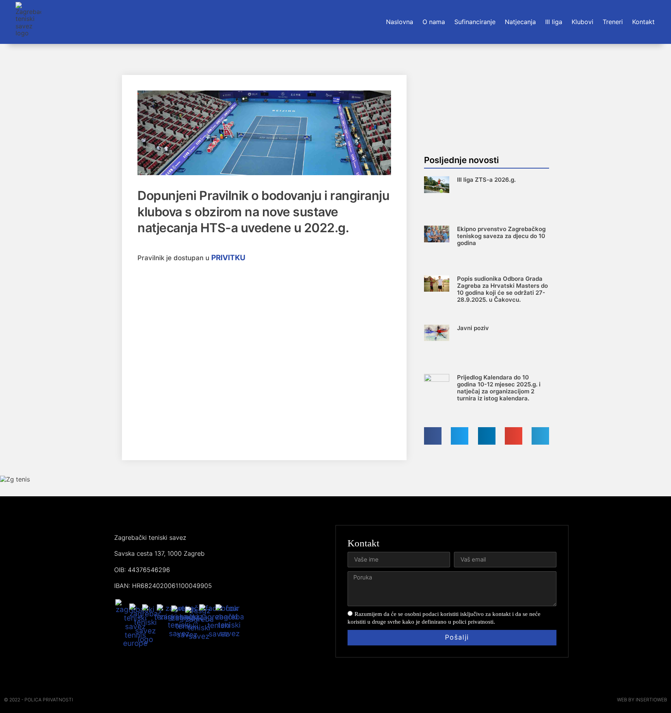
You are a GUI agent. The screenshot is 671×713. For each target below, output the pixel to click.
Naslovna (399, 22)
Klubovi (582, 22)
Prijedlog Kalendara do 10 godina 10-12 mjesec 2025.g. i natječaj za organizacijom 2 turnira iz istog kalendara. (499, 388)
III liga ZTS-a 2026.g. (486, 179)
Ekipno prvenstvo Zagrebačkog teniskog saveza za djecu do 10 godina (501, 236)
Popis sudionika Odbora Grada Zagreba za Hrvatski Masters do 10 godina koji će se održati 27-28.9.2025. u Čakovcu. (502, 289)
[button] (433, 436)
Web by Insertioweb (642, 700)
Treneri (613, 22)
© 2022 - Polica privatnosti (38, 700)
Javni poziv (473, 328)
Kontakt (643, 22)
